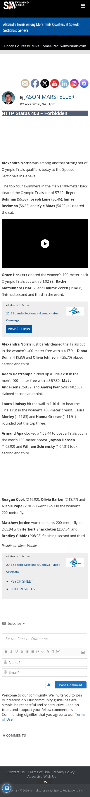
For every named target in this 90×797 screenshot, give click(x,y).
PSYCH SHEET (21, 581)
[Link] (47, 651)
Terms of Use (39, 772)
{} (53, 651)
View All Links (19, 328)
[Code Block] (42, 651)
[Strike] (21, 651)
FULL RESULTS (22, 589)
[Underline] (16, 651)
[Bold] (6, 651)
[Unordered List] (32, 651)
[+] (58, 651)
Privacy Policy (63, 772)
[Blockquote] (37, 651)
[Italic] (11, 651)
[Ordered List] (26, 651)
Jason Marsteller (49, 96)
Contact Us (16, 772)
